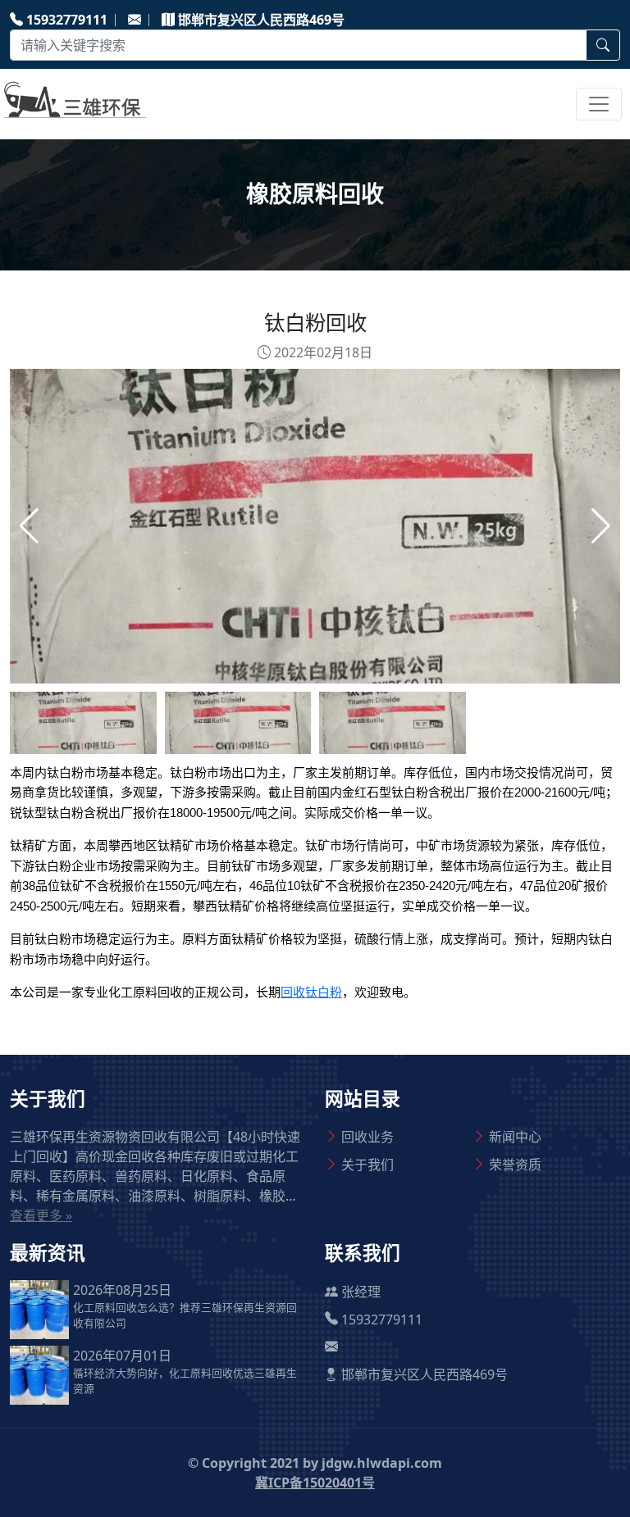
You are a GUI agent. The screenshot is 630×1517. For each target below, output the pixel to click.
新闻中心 (515, 1137)
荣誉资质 (515, 1165)
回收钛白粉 (311, 992)
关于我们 (367, 1165)
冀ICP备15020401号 (315, 1483)
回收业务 (367, 1137)
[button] (601, 526)
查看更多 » (41, 1215)
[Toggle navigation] (599, 104)
